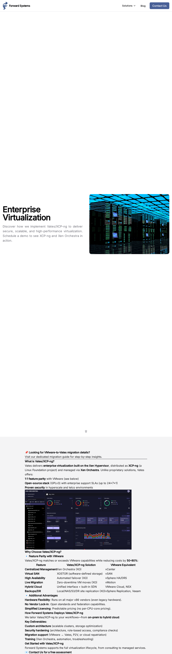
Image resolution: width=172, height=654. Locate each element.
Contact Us (36, 652)
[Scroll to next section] (86, 431)
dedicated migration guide (52, 456)
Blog (143, 5)
